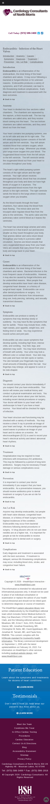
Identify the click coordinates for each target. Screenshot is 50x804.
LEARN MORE (26, 687)
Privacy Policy (24, 759)
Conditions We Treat (24, 728)
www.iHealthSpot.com (25, 584)
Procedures (24, 736)
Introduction (8, 56)
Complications (36, 62)
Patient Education (25, 670)
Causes (30, 56)
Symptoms (9, 59)
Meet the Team (24, 724)
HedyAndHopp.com (25, 800)
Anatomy (20, 56)
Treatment (32, 59)
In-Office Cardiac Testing (24, 732)
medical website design (21, 653)
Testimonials (24, 696)
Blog (24, 747)
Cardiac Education (24, 740)
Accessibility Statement (24, 751)
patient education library (28, 608)
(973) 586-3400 (15, 770)
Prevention (9, 62)
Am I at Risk (22, 62)
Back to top (10, 99)
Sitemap (24, 755)
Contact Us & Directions (24, 743)
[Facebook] (39, 33)
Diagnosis (20, 59)
